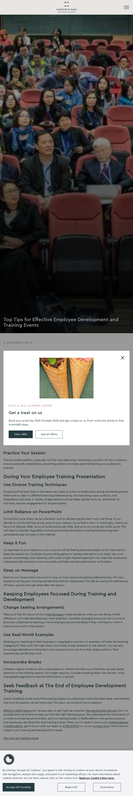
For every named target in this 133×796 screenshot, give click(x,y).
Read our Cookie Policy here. (96, 778)
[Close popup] (122, 357)
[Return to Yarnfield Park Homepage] (66, 7)
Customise (107, 787)
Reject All (71, 787)
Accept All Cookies (18, 787)
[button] (9, 759)
